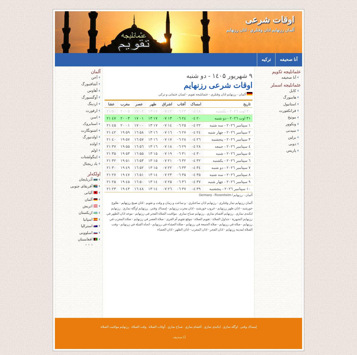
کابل (292, 91)
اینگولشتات (89, 157)
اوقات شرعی (269, 19)
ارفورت (91, 110)
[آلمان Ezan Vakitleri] (249, 94)
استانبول (289, 104)
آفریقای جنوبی (82, 186)
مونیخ (292, 117)
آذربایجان (86, 179)
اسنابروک (90, 124)
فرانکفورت (287, 110)
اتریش (88, 206)
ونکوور (291, 124)
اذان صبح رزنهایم (132, 203)
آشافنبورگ (89, 84)
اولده (93, 144)
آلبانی (89, 193)
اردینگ (92, 104)
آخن (94, 77)
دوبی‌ (292, 144)
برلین (292, 137)
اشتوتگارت (89, 130)
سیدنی (291, 130)
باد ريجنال (90, 164)
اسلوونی (86, 233)
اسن (93, 117)
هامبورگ (289, 97)
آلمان (89, 199)
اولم (94, 150)
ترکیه (266, 59)
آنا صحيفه (289, 59)
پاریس (291, 150)
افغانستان (86, 239)
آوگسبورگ (89, 97)
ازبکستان (86, 212)
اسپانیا (88, 219)
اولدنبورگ (90, 137)
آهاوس (92, 90)
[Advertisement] (178, 278)
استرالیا (87, 226)
